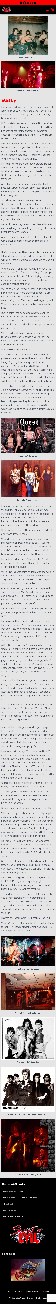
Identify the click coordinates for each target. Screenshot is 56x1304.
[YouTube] (35, 2)
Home (8, 1292)
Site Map (46, 1292)
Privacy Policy (32, 1292)
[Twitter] (28, 2)
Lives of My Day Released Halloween (20, 1198)
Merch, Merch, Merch (13, 1217)
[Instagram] (31, 2)
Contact (18, 1292)
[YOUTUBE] (14, 1253)
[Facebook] (21, 2)
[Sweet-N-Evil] (8, 9)
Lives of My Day (10, 1210)
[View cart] (52, 9)
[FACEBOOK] (3, 1253)
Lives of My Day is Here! (14, 1191)
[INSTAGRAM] (10, 1253)
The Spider (8, 1204)
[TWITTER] (7, 1253)
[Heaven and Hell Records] (28, 1270)
